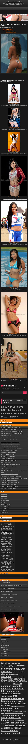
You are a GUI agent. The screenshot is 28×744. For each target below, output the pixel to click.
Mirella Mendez (8, 558)
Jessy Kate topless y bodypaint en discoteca (10, 442)
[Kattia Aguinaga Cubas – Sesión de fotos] (14, 176)
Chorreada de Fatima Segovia (7, 591)
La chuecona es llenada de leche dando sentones (11, 585)
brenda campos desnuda (22, 289)
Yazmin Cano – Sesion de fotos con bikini (9, 474)
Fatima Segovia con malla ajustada (8, 456)
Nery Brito (9, 562)
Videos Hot (5, 580)
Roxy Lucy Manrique (5, 566)
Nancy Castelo (4, 562)
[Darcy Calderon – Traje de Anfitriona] (14, 221)
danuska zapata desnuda (21, 335)
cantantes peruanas (18, 666)
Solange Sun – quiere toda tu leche (8, 603)
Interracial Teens (4, 510)
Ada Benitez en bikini (5, 582)
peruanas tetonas (12, 720)
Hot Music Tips (4, 494)
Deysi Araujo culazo (15, 679)
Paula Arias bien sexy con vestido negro (9, 486)
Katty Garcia (10, 549)
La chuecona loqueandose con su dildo (9, 594)
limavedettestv (9, 701)
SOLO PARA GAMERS (5, 506)
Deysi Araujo (7, 533)
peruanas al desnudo (16, 711)
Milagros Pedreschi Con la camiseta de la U (10, 480)
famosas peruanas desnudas (21, 105)
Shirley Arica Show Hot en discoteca (8, 484)
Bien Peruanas (4, 496)
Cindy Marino (5, 528)
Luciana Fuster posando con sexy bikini (9, 450)
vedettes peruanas (15, 725)
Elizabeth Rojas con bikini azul (7, 458)
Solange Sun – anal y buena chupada (9, 600)
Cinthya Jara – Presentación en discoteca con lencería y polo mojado (14, 471)
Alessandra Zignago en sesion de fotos (9, 466)
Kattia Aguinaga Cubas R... (14, 196)
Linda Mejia (11, 553)
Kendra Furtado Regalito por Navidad (9, 439)
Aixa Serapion (4, 523)
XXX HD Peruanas (5, 508)
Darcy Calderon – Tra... (14, 242)
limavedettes (17, 698)
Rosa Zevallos (8, 564)
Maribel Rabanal (5, 555)
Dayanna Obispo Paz (6, 531)
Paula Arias (5, 563)
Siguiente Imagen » (11, 32)
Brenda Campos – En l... (14, 287)
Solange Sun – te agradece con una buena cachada (12, 606)
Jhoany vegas (9, 548)
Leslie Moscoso (6, 552)
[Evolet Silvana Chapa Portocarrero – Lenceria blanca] (14, 141)
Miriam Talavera (5, 559)
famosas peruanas (8, 683)
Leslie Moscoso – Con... (14, 378)
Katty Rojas (3, 550)
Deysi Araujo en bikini (5, 681)
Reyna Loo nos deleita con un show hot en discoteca (12, 433)
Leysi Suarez (4, 553)
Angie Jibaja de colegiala (6, 468)
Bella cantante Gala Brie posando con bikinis (10, 444)
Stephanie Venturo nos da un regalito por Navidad (11, 429)
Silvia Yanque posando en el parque (8, 437)
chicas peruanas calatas (18, 671)
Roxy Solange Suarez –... (14, 127)
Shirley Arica (8, 567)
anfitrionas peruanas (7, 129)
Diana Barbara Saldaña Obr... (14, 103)
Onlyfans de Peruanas (5, 504)
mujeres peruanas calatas (17, 706)
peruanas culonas (11, 713)
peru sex (9, 723)
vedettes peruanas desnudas (11, 731)
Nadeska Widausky (8, 561)
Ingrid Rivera (4, 543)
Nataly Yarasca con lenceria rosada (8, 488)
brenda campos (14, 289)
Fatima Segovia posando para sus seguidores (10, 427)
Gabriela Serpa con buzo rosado (7, 454)
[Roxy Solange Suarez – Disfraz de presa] (14, 117)
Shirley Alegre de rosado (6, 435)
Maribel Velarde (5, 556)
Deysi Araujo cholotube (6, 679)
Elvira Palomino (6, 538)
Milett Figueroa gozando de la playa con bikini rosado (12, 448)
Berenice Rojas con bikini (6, 462)
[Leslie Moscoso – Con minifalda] (14, 358)
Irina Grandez (6, 543)
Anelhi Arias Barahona (6, 525)
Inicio (14, 8)
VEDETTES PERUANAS (14, 2)
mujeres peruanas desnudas (10, 709)
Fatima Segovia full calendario (7, 597)
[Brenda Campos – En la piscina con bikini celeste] (14, 267)
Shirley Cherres (6, 569)
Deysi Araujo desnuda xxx (19, 680)
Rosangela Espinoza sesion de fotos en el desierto (11, 431)
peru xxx (19, 722)
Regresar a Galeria (8, 30)
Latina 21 (3, 502)
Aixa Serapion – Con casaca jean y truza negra (11, 476)
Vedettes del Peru (4, 512)
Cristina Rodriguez (7, 529)
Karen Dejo (4, 549)
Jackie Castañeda (6, 545)
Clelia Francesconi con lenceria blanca (9, 460)
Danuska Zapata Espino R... (14, 333)
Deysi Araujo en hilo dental (15, 681)
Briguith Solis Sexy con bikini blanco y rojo (10, 482)
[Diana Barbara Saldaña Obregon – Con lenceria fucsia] (14, 93)
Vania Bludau (9, 570)
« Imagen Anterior (8, 29)
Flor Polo (8, 541)
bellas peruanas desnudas (7, 666)
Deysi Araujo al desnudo (17, 676)
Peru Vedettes (4, 498)
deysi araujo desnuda (9, 680)
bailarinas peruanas (7, 153)
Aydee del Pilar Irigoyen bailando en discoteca (10, 464)
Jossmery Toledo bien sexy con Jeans (9, 452)
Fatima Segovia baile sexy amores (8, 588)
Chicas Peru (3, 639)
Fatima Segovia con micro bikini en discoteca (10, 446)
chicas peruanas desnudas (9, 675)
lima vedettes (9, 697)
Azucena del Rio (10, 526)
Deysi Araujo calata (12, 678)
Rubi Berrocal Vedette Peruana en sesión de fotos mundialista (14, 478)
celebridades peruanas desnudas (9, 105)
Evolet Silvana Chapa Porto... (14, 151)
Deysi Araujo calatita (20, 678)
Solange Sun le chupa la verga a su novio (9, 609)
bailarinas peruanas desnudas (13, 665)
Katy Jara (9, 550)
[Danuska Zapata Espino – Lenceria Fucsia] (14, 312)
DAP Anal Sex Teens (5, 500)
